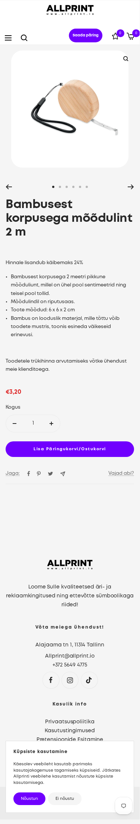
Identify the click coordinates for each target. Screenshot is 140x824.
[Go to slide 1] (53, 187)
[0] (115, 37)
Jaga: (13, 473)
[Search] (24, 38)
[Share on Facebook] (28, 473)
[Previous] (9, 186)
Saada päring (86, 35)
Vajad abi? (121, 473)
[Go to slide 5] (80, 187)
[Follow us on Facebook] (50, 680)
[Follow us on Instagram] (69, 680)
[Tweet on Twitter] (50, 473)
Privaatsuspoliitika (69, 722)
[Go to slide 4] (73, 187)
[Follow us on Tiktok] (89, 680)
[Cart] (130, 37)
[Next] (131, 186)
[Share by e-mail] (62, 473)
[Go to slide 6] (87, 187)
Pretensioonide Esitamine (70, 739)
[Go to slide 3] (67, 187)
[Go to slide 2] (60, 187)
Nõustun (29, 799)
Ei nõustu (64, 799)
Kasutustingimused (70, 731)
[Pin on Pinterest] (39, 473)
